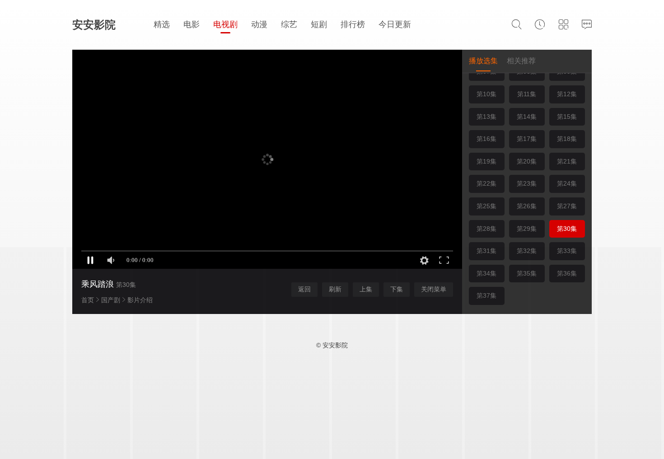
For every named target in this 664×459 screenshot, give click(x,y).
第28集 (486, 228)
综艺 (289, 24)
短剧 (319, 24)
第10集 (486, 94)
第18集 (567, 138)
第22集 (486, 183)
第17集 (527, 138)
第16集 (486, 138)
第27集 (567, 206)
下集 (396, 289)
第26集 (527, 206)
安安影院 (94, 25)
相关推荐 (521, 61)
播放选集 (483, 61)
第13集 (486, 116)
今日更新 (395, 24)
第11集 (526, 94)
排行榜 (353, 24)
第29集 (527, 228)
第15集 (567, 116)
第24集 (567, 183)
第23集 (527, 183)
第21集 (567, 161)
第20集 (527, 161)
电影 (191, 24)
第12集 (567, 94)
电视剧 (225, 24)
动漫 (259, 24)
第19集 (486, 161)
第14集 (527, 116)
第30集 (567, 228)
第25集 (486, 206)
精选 (162, 24)
